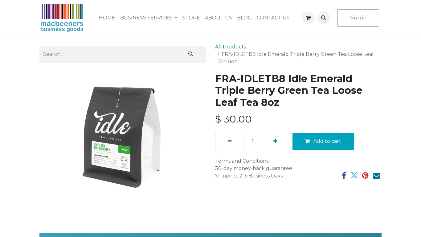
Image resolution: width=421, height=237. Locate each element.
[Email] (376, 175)
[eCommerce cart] (308, 17)
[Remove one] (229, 141)
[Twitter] (354, 175)
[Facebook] (344, 175)
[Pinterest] (365, 175)
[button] (323, 17)
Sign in (358, 18)
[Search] (191, 54)
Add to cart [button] (326, 141)
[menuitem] (107, 18)
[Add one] (275, 141)
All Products (230, 47)
